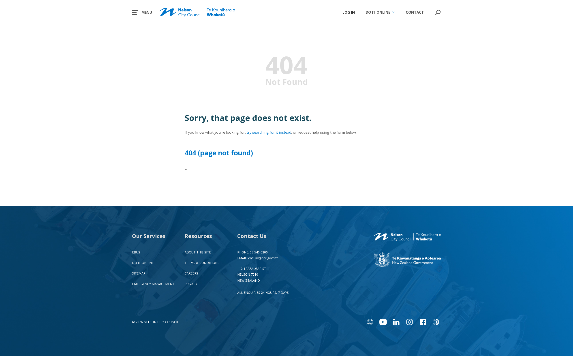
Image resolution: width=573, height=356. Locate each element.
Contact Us (251, 236)
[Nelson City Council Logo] (407, 237)
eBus (136, 252)
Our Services (148, 236)
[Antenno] (370, 322)
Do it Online (143, 263)
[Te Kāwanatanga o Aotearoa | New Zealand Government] (407, 260)
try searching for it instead (269, 132)
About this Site (198, 252)
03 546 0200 (259, 252)
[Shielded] (436, 322)
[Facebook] (423, 322)
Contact (415, 12)
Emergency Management (153, 284)
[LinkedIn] (396, 322)
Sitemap (138, 273)
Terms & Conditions (202, 263)
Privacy (191, 284)
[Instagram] (409, 322)
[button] (142, 12)
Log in (348, 12)
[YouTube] (383, 322)
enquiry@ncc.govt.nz (263, 258)
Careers (191, 273)
